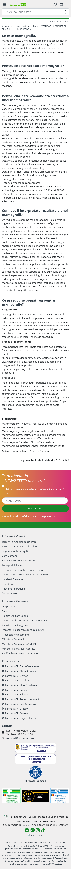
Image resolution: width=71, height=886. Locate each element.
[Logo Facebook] (27, 830)
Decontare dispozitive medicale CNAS (23, 629)
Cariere (6, 611)
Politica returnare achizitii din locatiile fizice (26, 574)
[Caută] (65, 12)
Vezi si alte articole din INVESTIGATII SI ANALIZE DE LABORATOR (41, 28)
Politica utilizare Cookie (15, 615)
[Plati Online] (35, 835)
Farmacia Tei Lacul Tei (17, 680)
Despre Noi (8, 606)
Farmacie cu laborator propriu (19, 560)
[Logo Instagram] (38, 830)
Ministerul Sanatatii (13, 639)
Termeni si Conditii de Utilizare (19, 541)
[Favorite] (55, 4)
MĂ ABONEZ (35, 508)
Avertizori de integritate (15, 625)
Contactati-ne (9, 593)
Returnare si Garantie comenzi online (23, 570)
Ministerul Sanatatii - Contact (18, 648)
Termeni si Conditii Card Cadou (19, 546)
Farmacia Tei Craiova (16, 713)
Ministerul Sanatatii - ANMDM (19, 644)
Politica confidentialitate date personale (24, 620)
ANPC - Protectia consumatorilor (20, 653)
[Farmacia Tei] (18, 4)
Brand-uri (7, 584)
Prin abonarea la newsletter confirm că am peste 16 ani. (35, 491)
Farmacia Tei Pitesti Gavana (20, 703)
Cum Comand (10, 555)
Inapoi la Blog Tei (7, 28)
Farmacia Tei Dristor (16, 675)
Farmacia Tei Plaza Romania (20, 671)
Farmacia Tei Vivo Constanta (21, 685)
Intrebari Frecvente (12, 579)
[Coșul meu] (61, 4)
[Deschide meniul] (4, 4)
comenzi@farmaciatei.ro (20, 738)
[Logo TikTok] (43, 830)
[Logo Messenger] (32, 830)
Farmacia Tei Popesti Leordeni (22, 699)
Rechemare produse (13, 588)
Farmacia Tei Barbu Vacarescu (22, 666)
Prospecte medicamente (15, 634)
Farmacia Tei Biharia (16, 694)
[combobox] (35, 11)
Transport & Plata (12, 565)
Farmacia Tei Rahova (16, 689)
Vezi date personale (28, 516)
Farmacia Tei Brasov (16, 708)
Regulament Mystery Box (16, 551)
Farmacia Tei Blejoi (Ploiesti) (20, 718)
